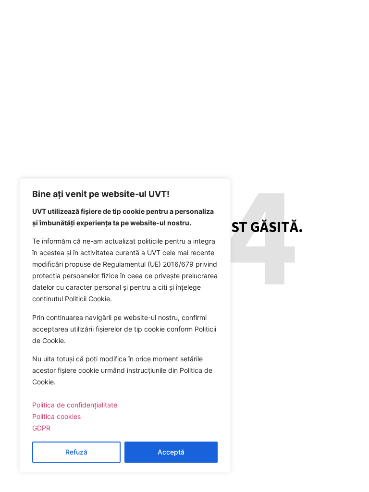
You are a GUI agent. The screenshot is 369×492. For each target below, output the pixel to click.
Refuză (76, 452)
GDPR (41, 428)
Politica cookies (56, 416)
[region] (125, 325)
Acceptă (171, 452)
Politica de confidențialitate (74, 405)
